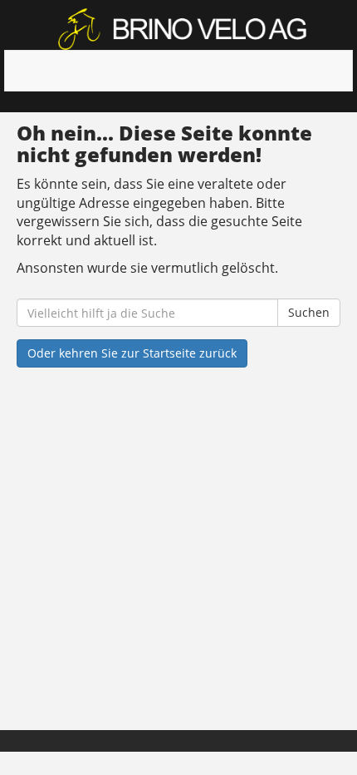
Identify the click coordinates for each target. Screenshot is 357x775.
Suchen (309, 312)
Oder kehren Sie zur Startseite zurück (132, 353)
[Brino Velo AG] (185, 29)
